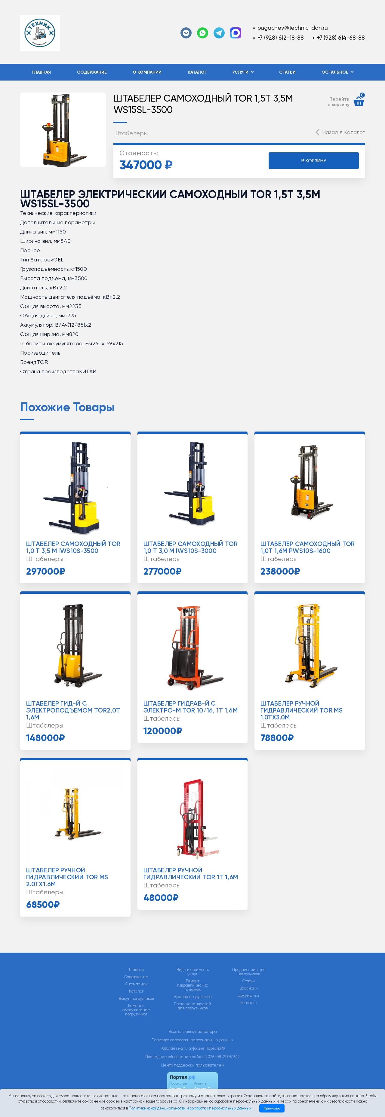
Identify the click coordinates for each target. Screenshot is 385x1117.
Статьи (287, 72)
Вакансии (248, 988)
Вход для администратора (192, 1031)
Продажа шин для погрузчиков (248, 972)
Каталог (197, 72)
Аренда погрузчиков (192, 997)
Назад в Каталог (343, 132)
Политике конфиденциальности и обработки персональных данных (190, 1108)
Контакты (248, 1003)
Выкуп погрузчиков (136, 998)
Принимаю (272, 1108)
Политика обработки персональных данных (192, 1040)
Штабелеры (130, 133)
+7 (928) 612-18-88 (280, 37)
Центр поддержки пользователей (192, 1065)
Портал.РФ (215, 1048)
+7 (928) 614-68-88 (341, 37)
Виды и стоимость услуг (193, 972)
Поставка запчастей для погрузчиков (192, 1006)
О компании (147, 72)
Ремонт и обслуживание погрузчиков (136, 1010)
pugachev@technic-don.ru (292, 27)
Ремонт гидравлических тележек (192, 985)
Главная (41, 72)
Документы (248, 995)
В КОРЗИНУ (313, 160)
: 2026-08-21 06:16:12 (222, 1056)
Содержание (92, 72)
